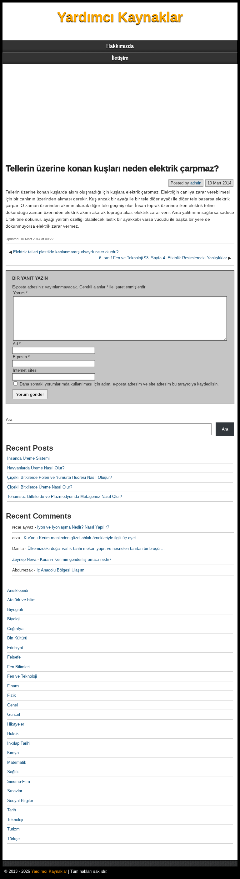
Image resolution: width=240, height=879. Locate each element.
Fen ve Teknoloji (22, 676)
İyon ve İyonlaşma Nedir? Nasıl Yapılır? (73, 527)
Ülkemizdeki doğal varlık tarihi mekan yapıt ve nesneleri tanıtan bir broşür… (96, 548)
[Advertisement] (120, 111)
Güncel (13, 714)
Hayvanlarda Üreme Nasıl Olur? (35, 468)
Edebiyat (15, 647)
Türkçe (13, 838)
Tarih (11, 810)
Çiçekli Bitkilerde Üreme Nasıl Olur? (39, 487)
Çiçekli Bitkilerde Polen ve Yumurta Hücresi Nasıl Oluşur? (59, 477)
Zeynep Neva (24, 559)
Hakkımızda (120, 46)
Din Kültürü (17, 638)
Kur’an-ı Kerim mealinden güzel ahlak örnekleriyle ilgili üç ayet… (82, 537)
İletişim (120, 58)
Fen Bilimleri (18, 666)
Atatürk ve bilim (21, 599)
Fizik (11, 695)
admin (195, 183)
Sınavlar (14, 791)
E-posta (21, 356)
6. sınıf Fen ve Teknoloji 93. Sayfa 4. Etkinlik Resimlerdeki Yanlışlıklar (163, 258)
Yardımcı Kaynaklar (120, 16)
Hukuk (13, 733)
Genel (12, 705)
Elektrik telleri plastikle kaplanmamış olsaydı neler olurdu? (65, 252)
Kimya (13, 752)
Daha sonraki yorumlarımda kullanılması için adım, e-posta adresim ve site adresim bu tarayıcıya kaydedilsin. (119, 384)
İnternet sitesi (25, 370)
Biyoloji (13, 619)
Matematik (16, 762)
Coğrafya (15, 628)
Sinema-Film (18, 781)
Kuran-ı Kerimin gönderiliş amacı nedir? (75, 559)
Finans (13, 686)
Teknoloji (15, 819)
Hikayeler (15, 724)
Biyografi (15, 609)
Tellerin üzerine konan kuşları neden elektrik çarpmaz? (112, 168)
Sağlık (13, 771)
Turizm (13, 829)
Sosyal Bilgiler (20, 800)
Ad (17, 343)
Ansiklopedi (17, 590)
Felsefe (14, 657)
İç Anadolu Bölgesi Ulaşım (60, 570)
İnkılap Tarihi (18, 743)
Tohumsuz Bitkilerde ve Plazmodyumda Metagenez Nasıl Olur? (64, 496)
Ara (9, 419)
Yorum (20, 293)
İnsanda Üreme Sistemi (28, 458)
